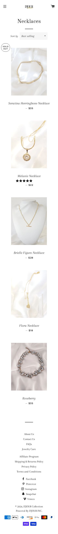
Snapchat (30, 494)
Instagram (31, 489)
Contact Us (29, 439)
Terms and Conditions (29, 471)
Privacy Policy (29, 466)
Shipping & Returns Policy (29, 461)
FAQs (29, 444)
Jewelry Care (29, 449)
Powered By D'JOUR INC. (29, 510)
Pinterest (30, 484)
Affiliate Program (29, 456)
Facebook (30, 479)
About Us (29, 434)
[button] (24, 180)
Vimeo (31, 499)
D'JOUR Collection (33, 506)
